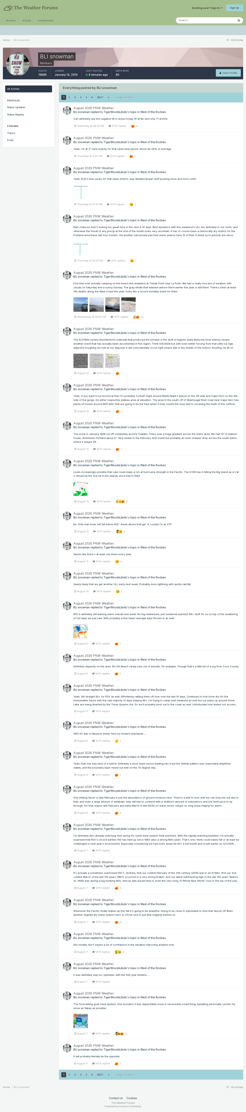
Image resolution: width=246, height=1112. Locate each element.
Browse (10, 20)
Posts (10, 140)
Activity (26, 20)
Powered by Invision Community (123, 1106)
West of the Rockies (153, 112)
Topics (11, 132)
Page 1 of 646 (124, 97)
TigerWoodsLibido (115, 112)
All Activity (13, 88)
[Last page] (108, 97)
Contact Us (116, 1098)
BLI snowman (81, 112)
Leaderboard (45, 20)
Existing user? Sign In (206, 7)
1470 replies (118, 125)
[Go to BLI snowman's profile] (67, 110)
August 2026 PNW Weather (93, 108)
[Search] (239, 20)
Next (100, 97)
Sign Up (234, 7)
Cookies (131, 1098)
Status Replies (15, 114)
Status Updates (220, 20)
